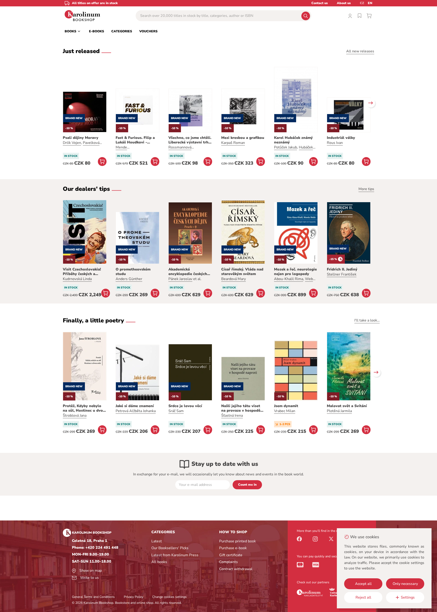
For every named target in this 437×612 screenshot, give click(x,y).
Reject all (363, 597)
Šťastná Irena (232, 415)
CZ (362, 3)
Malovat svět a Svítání (347, 406)
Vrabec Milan (284, 410)
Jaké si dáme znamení (135, 406)
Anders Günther (129, 278)
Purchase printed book (237, 541)
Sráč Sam (176, 410)
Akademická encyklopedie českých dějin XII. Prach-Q (187, 271)
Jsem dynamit (286, 406)
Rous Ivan (335, 142)
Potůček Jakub (285, 147)
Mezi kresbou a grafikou (242, 137)
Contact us (319, 3)
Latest (156, 541)
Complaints (228, 561)
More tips (366, 188)
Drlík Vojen (72, 142)
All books (159, 561)
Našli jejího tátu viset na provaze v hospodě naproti (240, 408)
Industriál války (341, 137)
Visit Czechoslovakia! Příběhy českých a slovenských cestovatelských (82, 271)
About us (344, 3)
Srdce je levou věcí (185, 406)
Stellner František (341, 274)
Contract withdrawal (235, 568)
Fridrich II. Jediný (342, 269)
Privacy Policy (133, 597)
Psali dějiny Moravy (80, 137)
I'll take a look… (367, 320)
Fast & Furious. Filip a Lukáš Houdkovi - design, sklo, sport (135, 140)
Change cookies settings (169, 597)
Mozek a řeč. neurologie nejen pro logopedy (295, 271)
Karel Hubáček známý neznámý (293, 140)
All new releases (360, 51)
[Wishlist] (359, 16)
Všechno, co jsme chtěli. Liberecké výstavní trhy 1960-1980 (189, 140)
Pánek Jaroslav (180, 278)
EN (370, 3)
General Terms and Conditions (93, 597)
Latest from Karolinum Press (174, 555)
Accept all (363, 583)
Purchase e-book (233, 548)
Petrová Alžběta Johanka (136, 410)
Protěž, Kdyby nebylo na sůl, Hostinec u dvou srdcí (84, 408)
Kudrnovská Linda (77, 278)
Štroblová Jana (74, 415)
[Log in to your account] (350, 16)
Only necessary (405, 583)
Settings (408, 597)
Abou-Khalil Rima (288, 278)
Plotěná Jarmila (339, 410)
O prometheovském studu (133, 271)
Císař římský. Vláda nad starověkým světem (242, 271)
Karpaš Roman (233, 142)
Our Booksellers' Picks (169, 548)
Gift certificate (230, 555)
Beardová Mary (233, 278)
